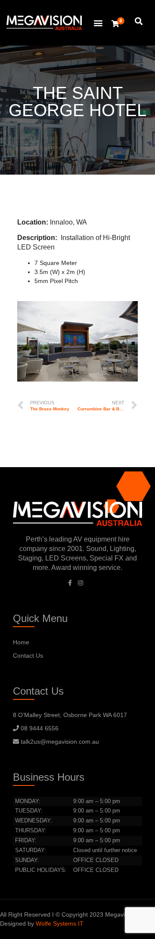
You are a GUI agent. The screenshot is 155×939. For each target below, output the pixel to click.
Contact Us (28, 655)
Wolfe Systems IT (60, 923)
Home (21, 642)
